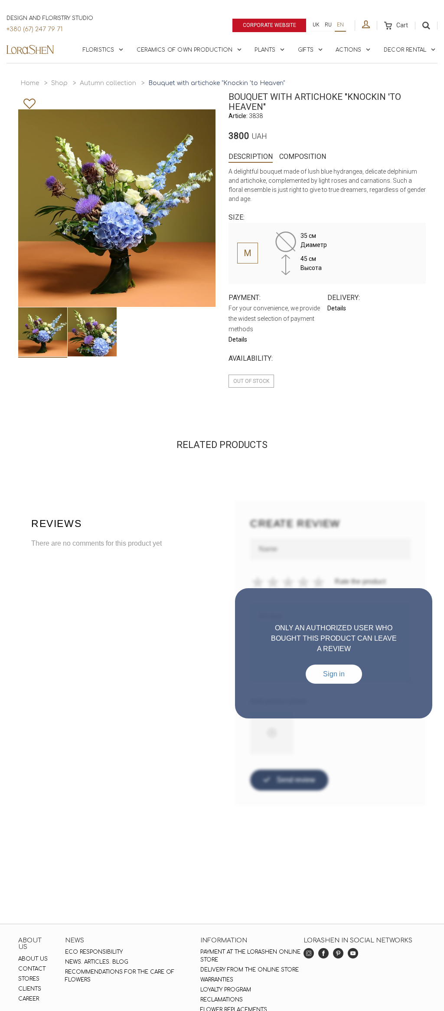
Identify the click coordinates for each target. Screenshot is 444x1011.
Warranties (216, 980)
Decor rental (405, 50)
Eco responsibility (94, 952)
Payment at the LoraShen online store (250, 956)
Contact (32, 969)
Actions (348, 50)
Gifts (305, 50)
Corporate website (269, 25)
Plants (265, 50)
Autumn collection (108, 83)
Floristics (98, 50)
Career (28, 999)
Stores (28, 979)
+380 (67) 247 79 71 (34, 29)
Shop (59, 83)
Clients (29, 989)
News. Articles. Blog (96, 962)
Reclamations (221, 1000)
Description (251, 156)
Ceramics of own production (184, 50)
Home (29, 83)
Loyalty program (225, 990)
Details (238, 339)
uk (316, 25)
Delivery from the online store (249, 970)
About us (33, 959)
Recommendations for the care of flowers (119, 976)
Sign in (334, 674)
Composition (302, 156)
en (340, 25)
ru (328, 25)
